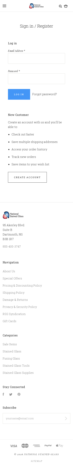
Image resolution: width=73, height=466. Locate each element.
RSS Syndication (14, 314)
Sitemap (36, 461)
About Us (9, 271)
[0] (66, 6)
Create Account (27, 177)
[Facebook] (3, 394)
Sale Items (10, 344)
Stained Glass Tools (16, 365)
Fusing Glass (11, 358)
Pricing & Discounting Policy (22, 285)
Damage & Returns (15, 300)
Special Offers (12, 278)
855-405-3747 (12, 246)
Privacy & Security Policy (20, 307)
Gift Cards (9, 321)
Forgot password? (44, 94)
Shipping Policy (13, 292)
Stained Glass (12, 351)
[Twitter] (10, 394)
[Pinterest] (19, 394)
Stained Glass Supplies (18, 373)
